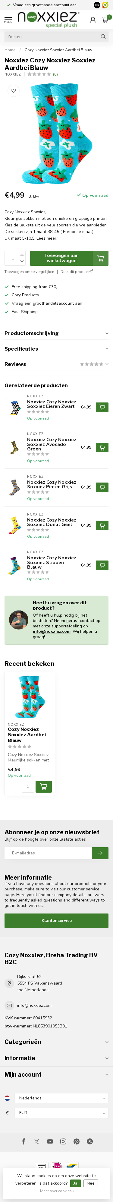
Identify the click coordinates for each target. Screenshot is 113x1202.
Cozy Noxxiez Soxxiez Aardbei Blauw (58, 50)
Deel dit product (75, 271)
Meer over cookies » (57, 1190)
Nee (91, 1183)
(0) (55, 74)
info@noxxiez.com (52, 631)
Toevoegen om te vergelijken (29, 271)
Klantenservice (57, 920)
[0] (105, 20)
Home (10, 50)
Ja (75, 1183)
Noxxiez (13, 74)
